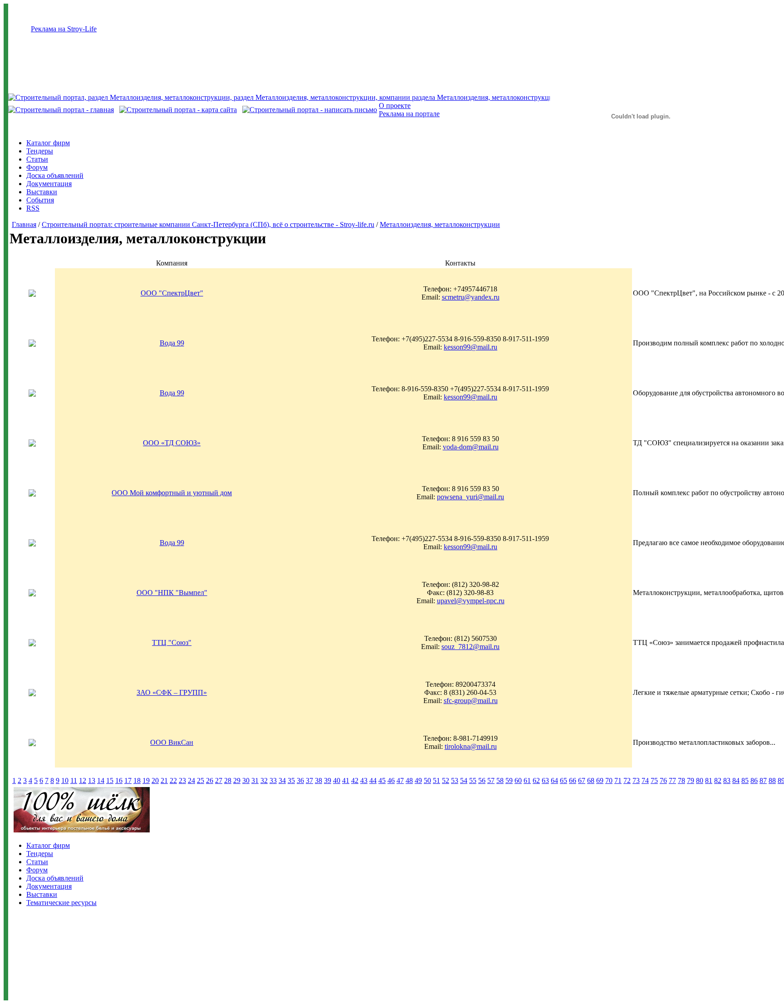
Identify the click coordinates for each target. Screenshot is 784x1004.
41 (345, 780)
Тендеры (39, 151)
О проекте (395, 105)
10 (65, 780)
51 (436, 780)
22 (173, 780)
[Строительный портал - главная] (61, 109)
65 (563, 780)
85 (745, 780)
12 (82, 780)
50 (427, 780)
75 (654, 780)
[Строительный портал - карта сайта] (178, 109)
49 (418, 780)
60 (518, 780)
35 (291, 780)
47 (400, 780)
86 (754, 780)
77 (672, 780)
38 (318, 780)
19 (146, 780)
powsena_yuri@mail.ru (470, 497)
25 (200, 780)
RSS (32, 208)
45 (382, 780)
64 (554, 780)
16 (118, 780)
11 (73, 780)
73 (636, 780)
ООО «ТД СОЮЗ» (172, 443)
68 (590, 780)
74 (645, 780)
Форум (37, 167)
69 (599, 780)
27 (218, 780)
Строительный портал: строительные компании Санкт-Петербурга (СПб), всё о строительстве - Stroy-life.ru (208, 224)
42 (354, 780)
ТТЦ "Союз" (171, 642)
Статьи (37, 159)
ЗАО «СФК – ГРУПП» (172, 692)
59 (509, 780)
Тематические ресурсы (61, 902)
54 (463, 780)
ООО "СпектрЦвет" (172, 293)
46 (391, 780)
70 (608, 780)
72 (627, 780)
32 (264, 780)
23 (182, 780)
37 (309, 780)
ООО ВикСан (171, 742)
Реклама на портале (409, 114)
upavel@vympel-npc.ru (471, 601)
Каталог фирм (48, 143)
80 (699, 780)
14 (100, 780)
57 (491, 780)
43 (364, 780)
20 (155, 780)
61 (527, 780)
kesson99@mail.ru (470, 347)
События (40, 200)
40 (336, 780)
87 (763, 780)
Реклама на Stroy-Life (64, 29)
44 (373, 780)
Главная (24, 224)
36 (300, 780)
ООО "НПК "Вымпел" (172, 592)
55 (472, 780)
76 (663, 780)
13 (91, 780)
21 (164, 780)
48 (409, 780)
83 (726, 780)
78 (681, 780)
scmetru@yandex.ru (471, 297)
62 (536, 780)
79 (690, 780)
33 (273, 780)
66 (572, 780)
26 (209, 780)
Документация (49, 183)
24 (191, 780)
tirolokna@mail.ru (471, 746)
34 (282, 780)
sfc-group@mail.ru (471, 700)
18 (137, 780)
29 (236, 780)
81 (708, 780)
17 (128, 780)
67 (581, 780)
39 (327, 780)
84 (736, 780)
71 (618, 780)
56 (481, 780)
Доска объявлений (54, 175)
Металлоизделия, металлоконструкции (440, 224)
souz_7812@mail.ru (470, 646)
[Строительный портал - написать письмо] (309, 109)
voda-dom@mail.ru (471, 447)
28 (227, 780)
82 (717, 780)
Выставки (41, 192)
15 (109, 780)
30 (246, 780)
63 (545, 780)
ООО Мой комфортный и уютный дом (172, 493)
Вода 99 (172, 343)
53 (454, 780)
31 (255, 780)
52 (445, 780)
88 (772, 780)
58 (500, 780)
